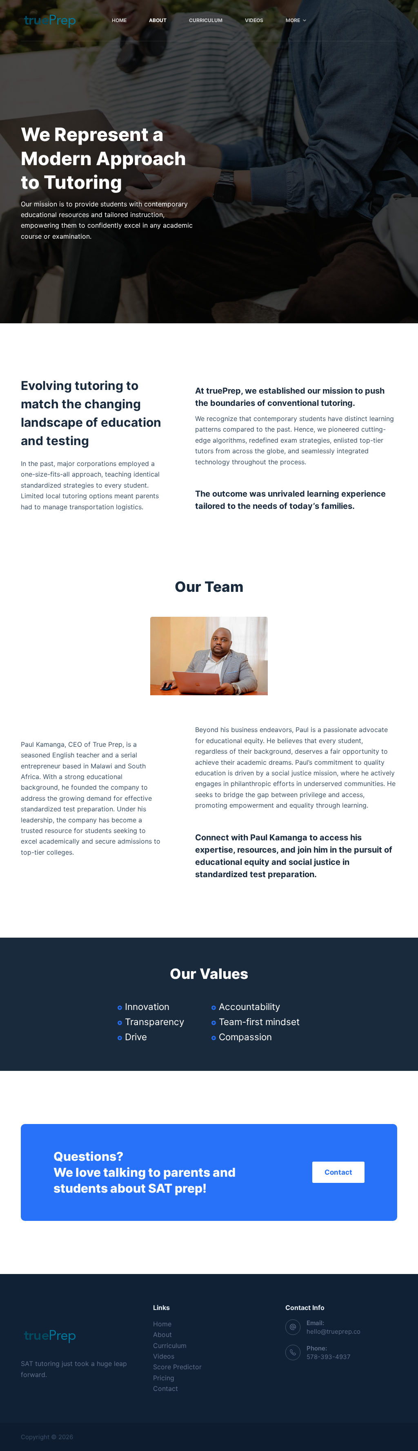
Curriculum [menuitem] (205, 20)
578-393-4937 (329, 1357)
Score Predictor (177, 1367)
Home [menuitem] (119, 20)
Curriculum (170, 1345)
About (162, 1334)
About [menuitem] (158, 20)
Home (162, 1324)
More (293, 20)
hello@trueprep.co (333, 1331)
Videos (163, 1356)
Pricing (163, 1378)
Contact (165, 1388)
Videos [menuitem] (254, 20)
